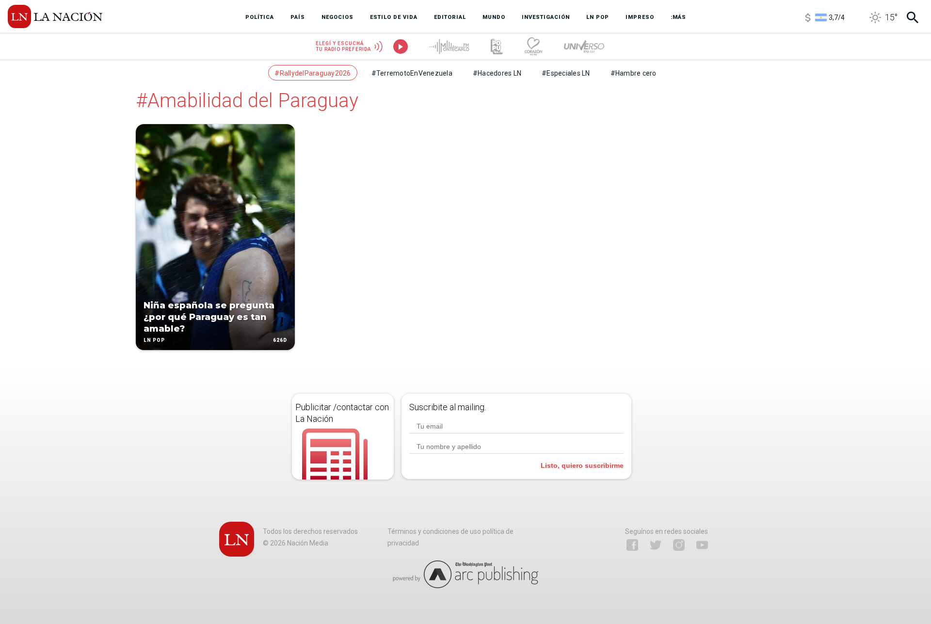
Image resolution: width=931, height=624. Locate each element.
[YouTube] (702, 545)
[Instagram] (679, 545)
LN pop (154, 340)
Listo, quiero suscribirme (582, 465)
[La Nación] (55, 16)
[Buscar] (912, 17)
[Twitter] (655, 545)
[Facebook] (632, 545)
